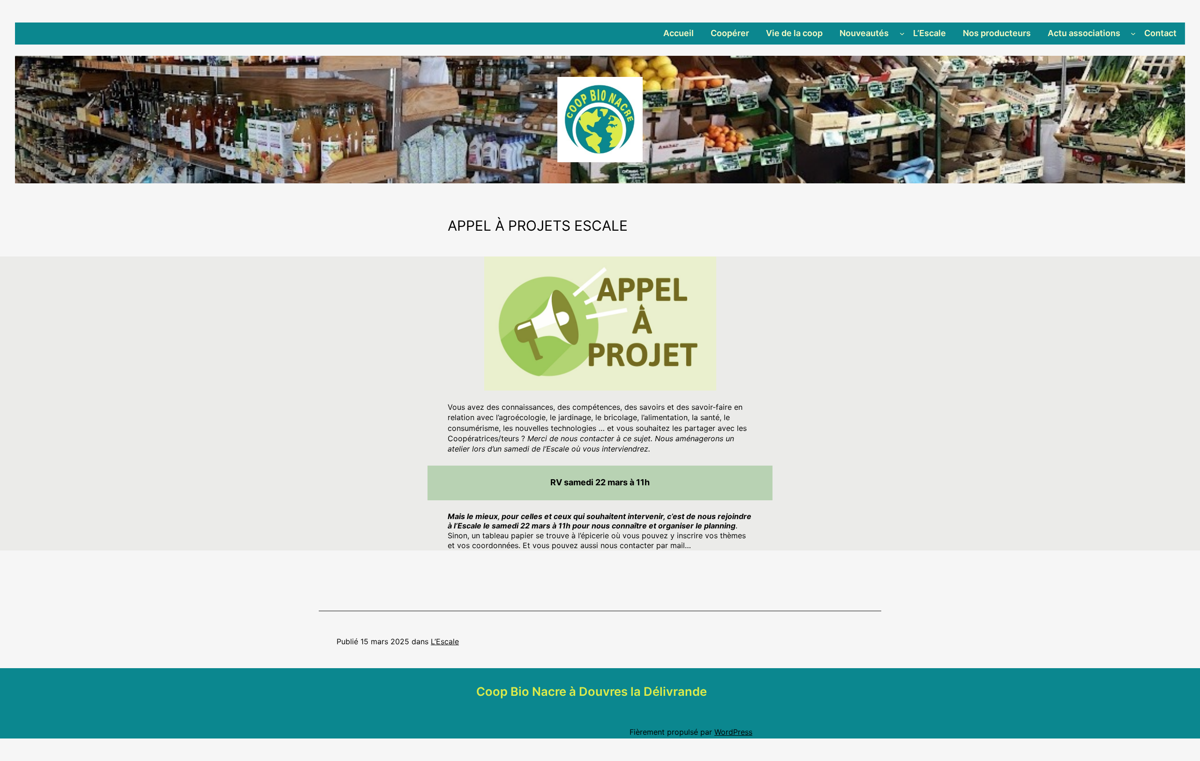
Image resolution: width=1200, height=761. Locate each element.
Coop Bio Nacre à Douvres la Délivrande (591, 691)
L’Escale (445, 641)
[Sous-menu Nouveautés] (902, 33)
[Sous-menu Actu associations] (1133, 33)
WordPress (733, 732)
